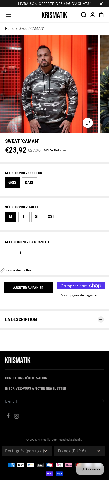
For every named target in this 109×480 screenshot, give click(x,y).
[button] (8, 14)
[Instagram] (16, 417)
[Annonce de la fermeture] (101, 4)
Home (9, 28)
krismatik (44, 439)
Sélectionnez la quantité (27, 242)
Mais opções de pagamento (81, 295)
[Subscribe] (102, 402)
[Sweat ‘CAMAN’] (88, 123)
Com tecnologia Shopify (67, 439)
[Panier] (101, 15)
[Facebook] (8, 416)
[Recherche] (83, 15)
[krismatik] (54, 15)
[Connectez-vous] (92, 15)
